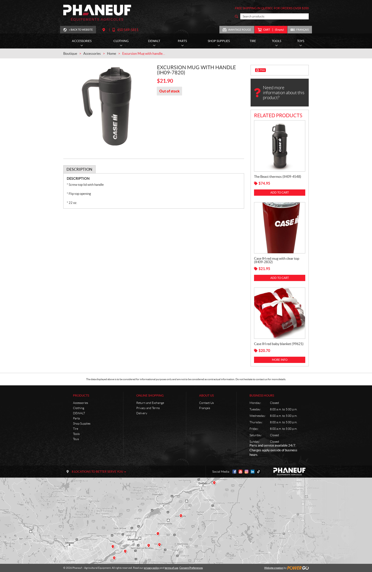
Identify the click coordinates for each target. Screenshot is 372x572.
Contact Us (206, 403)
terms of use (171, 567)
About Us (206, 395)
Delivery (141, 413)
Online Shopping (150, 395)
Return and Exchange (150, 403)
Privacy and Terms (148, 408)
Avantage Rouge (239, 29)
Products (81, 395)
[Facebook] (234, 472)
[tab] (79, 169)
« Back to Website (81, 29)
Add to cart (279, 192)
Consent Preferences (191, 567)
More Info (279, 359)
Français (302, 29)
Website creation (273, 567)
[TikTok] (258, 472)
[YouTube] (240, 472)
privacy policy (152, 567)
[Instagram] (246, 472)
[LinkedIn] (252, 472)
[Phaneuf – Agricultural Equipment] (97, 13)
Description (79, 169)
